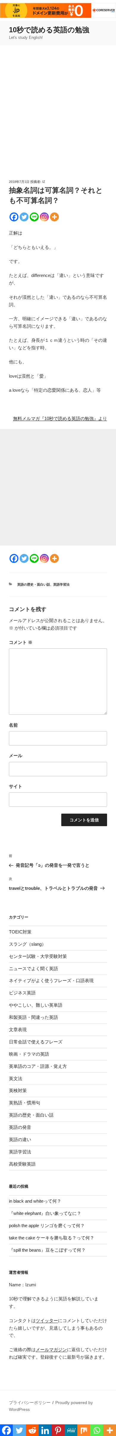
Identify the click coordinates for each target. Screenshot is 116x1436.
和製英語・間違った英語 (33, 1017)
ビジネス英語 (22, 992)
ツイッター (47, 1320)
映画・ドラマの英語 (29, 1054)
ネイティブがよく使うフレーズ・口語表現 (51, 980)
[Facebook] (14, 216)
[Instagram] (44, 216)
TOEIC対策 (20, 931)
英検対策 (18, 1090)
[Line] (34, 216)
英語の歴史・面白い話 (33, 584)
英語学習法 (61, 584)
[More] (54, 216)
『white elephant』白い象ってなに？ (45, 1213)
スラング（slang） (27, 944)
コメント (20, 642)
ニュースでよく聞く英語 (33, 968)
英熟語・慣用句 (24, 1102)
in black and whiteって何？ (35, 1201)
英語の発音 (20, 1127)
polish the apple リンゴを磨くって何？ (47, 1225)
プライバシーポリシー (30, 1402)
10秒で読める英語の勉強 (49, 30)
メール (15, 755)
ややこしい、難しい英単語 (35, 1005)
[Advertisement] (58, 117)
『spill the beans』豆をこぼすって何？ (47, 1250)
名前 (13, 725)
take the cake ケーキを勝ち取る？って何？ (51, 1237)
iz (43, 181)
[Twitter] (24, 216)
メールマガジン (51, 1349)
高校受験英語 (22, 1163)
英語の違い (20, 1139)
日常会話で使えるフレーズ (35, 1041)
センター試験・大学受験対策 (38, 956)
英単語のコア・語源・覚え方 (38, 1066)
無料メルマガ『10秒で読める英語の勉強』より (60, 418)
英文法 (15, 1078)
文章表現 (18, 1029)
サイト (15, 786)
